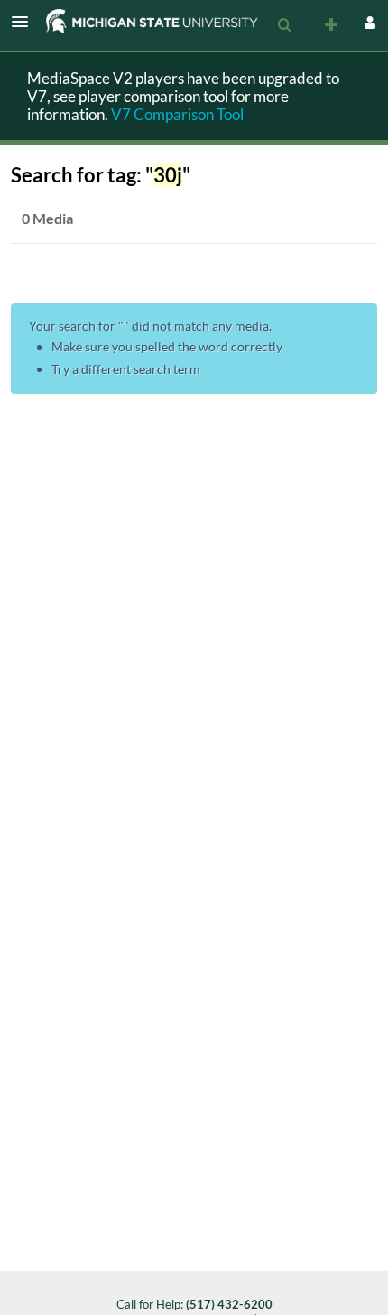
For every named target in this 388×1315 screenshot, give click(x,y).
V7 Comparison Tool (177, 114)
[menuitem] (284, 25)
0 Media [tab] (47, 218)
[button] (25, 21)
